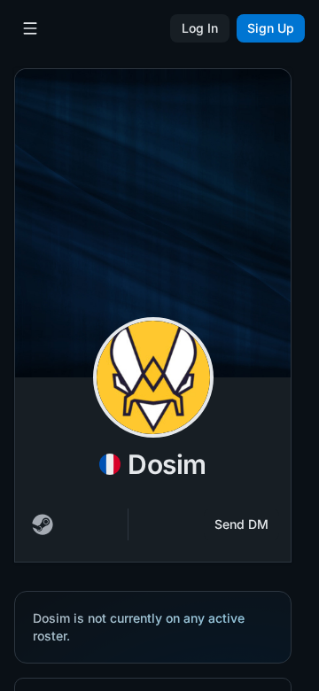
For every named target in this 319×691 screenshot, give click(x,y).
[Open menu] (30, 28)
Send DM (241, 524)
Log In (200, 27)
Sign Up (270, 27)
